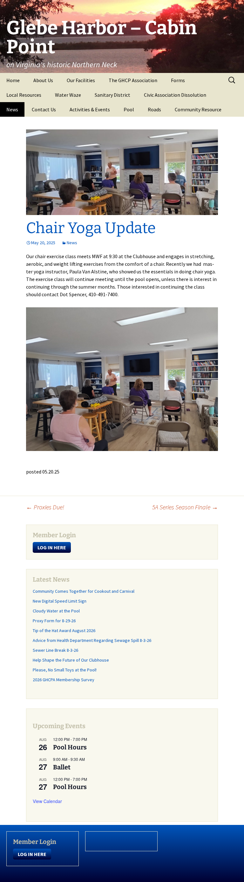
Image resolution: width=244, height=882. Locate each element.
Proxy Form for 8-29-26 (54, 621)
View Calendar (47, 801)
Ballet (62, 767)
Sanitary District (112, 95)
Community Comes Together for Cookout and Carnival (83, 591)
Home (13, 80)
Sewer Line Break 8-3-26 (55, 650)
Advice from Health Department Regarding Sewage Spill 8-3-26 (92, 640)
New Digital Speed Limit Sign (59, 601)
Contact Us (44, 109)
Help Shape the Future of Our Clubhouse (71, 660)
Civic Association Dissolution (175, 95)
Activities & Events (90, 109)
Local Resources (23, 95)
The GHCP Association (133, 80)
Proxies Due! (45, 507)
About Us (43, 80)
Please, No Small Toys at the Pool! (65, 670)
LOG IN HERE (51, 547)
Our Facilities (81, 80)
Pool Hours (70, 747)
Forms (178, 80)
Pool (129, 109)
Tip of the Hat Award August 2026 (64, 630)
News (12, 109)
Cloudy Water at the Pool (56, 611)
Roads (154, 109)
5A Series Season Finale (185, 507)
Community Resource (198, 109)
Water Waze (68, 95)
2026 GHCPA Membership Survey (63, 680)
